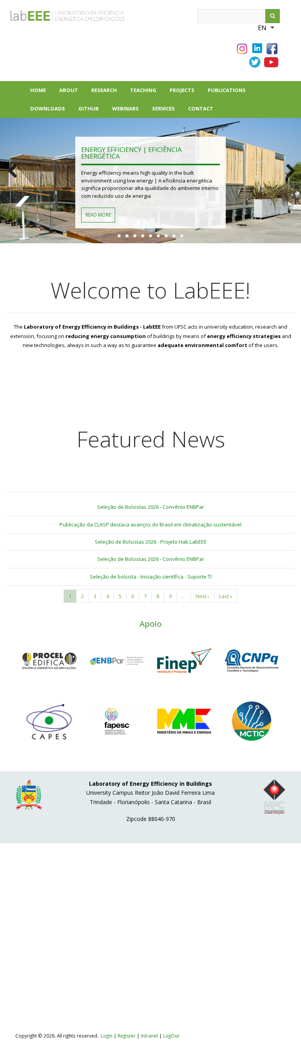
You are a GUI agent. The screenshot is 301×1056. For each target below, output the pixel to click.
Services (163, 108)
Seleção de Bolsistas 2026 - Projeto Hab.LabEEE (151, 541)
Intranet (150, 1035)
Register (127, 1035)
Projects (185, 93)
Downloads (51, 111)
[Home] (50, 17)
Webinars (125, 108)
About (72, 93)
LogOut (171, 1035)
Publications (230, 93)
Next (289, 171)
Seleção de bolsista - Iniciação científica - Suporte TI (151, 576)
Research (107, 93)
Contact (200, 108)
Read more (98, 215)
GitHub (88, 108)
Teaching (143, 90)
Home (38, 90)
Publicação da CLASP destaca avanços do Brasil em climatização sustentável (150, 524)
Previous (12, 171)
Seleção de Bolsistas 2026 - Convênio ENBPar (150, 506)
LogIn (106, 1035)
